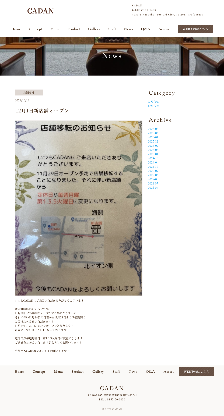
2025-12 (153, 141)
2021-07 (153, 183)
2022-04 (153, 175)
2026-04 (153, 133)
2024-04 (153, 162)
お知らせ (153, 101)
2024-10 (153, 158)
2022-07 (153, 171)
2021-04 (153, 188)
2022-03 (153, 179)
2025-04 (153, 150)
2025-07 (153, 146)
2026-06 (153, 129)
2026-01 (153, 137)
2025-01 (153, 154)
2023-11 (153, 167)
